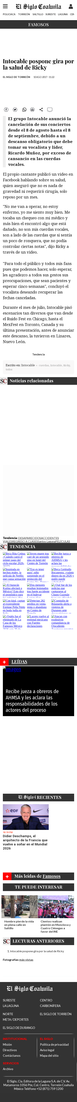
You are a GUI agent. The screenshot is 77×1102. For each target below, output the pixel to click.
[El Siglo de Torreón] (30, 996)
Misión (7, 1044)
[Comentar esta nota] (50, 109)
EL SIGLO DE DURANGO (19, 1028)
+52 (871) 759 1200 (50, 1089)
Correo (32, 109)
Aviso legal (47, 1050)
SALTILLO (38, 14)
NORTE (8, 1014)
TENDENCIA (22, 546)
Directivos (10, 1050)
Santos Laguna (46, 541)
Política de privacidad (54, 1044)
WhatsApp (24, 109)
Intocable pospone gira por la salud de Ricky (37, 951)
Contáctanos (11, 1055)
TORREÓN (24, 14)
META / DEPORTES (15, 1019)
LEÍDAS (19, 661)
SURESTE (50, 14)
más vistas (26, 959)
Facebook (6, 109)
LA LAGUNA (11, 1006)
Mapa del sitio (49, 1055)
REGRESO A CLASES (25, 541)
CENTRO (46, 1000)
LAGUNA (63, 14)
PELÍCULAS (62, 541)
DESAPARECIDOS (29, 538)
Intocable (28, 365)
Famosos (38, 24)
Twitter (15, 109)
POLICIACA (9, 14)
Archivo (8, 1069)
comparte (41, 109)
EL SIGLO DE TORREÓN (16, 77)
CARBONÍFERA (50, 1006)
